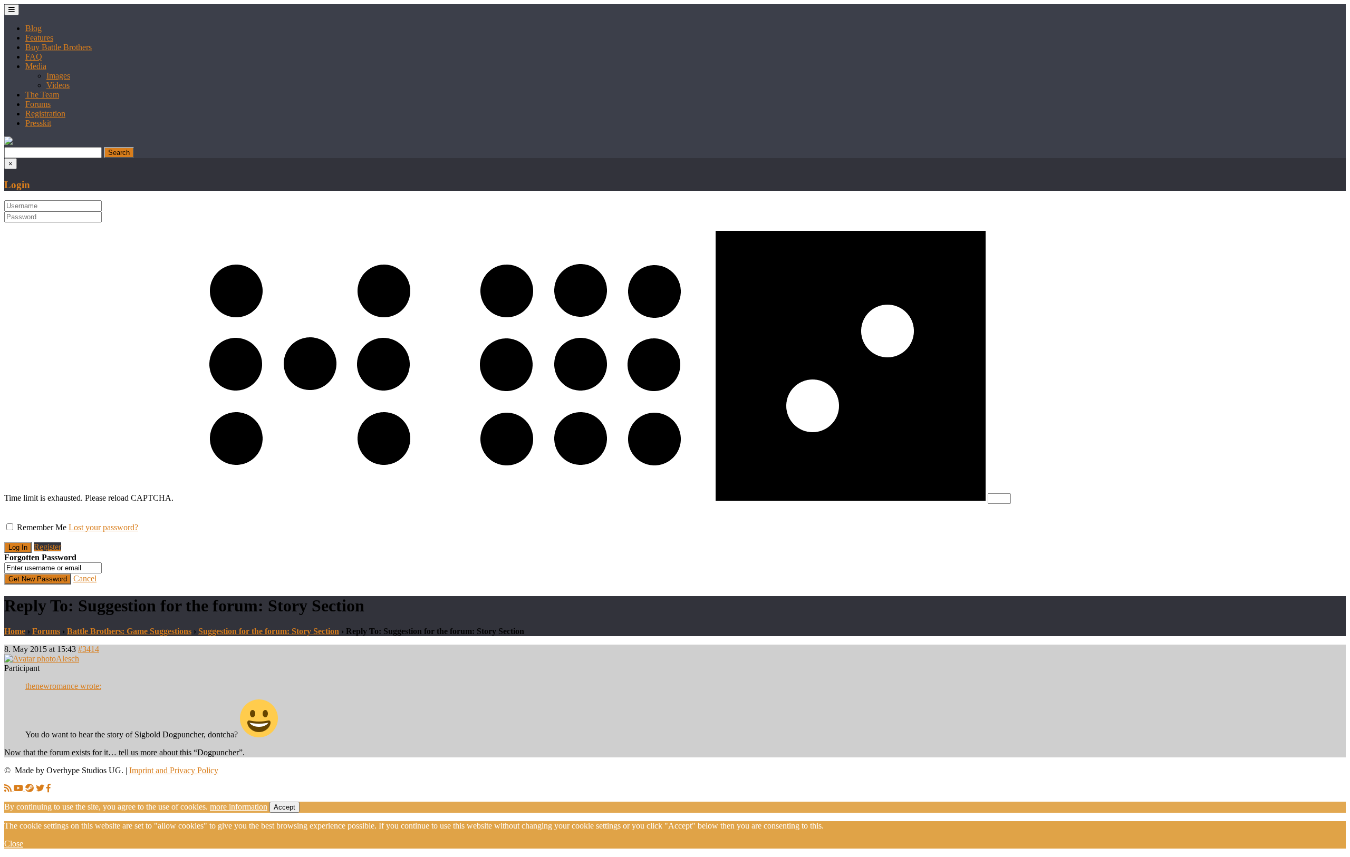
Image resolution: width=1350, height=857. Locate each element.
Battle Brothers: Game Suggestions (129, 631)
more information (238, 806)
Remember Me (41, 527)
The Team (42, 94)
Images (58, 75)
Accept (284, 807)
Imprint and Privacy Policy (173, 770)
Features (39, 37)
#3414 (88, 649)
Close (13, 843)
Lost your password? (103, 527)
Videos (58, 85)
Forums (38, 104)
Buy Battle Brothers (58, 47)
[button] (8, 142)
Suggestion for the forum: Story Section (268, 631)
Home (14, 631)
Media (35, 66)
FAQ (33, 56)
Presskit (38, 123)
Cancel (85, 578)
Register (47, 546)
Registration (45, 113)
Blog (33, 28)
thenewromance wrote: (63, 685)
